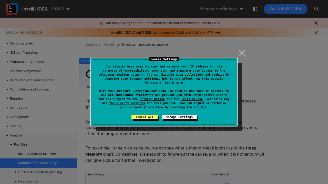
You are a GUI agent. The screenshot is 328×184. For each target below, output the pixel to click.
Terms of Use (192, 99)
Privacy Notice (152, 99)
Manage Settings (179, 117)
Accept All (144, 117)
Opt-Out (200, 107)
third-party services (127, 103)
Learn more (174, 83)
